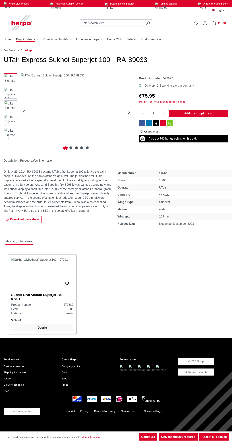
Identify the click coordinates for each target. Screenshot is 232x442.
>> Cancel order (22, 411)
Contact (66, 372)
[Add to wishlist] (67, 283)
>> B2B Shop (196, 361)
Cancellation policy (104, 411)
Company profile (71, 366)
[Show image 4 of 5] (81, 147)
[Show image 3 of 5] (76, 147)
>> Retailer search (196, 372)
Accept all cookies (214, 436)
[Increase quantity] (164, 113)
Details (42, 327)
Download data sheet (24, 219)
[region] (67, 112)
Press (65, 384)
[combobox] (112, 23)
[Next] (129, 112)
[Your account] (205, 23)
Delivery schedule (14, 384)
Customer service (14, 366)
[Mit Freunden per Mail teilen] (163, 123)
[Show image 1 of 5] (65, 147)
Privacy (84, 411)
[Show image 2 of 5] (70, 147)
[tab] (11, 161)
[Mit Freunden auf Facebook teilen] (142, 123)
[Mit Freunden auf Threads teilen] (156, 123)
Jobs (64, 378)
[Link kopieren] (170, 123)
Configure (148, 436)
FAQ (6, 390)
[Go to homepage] (22, 22)
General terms (129, 411)
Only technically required (178, 436)
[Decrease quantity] (143, 113)
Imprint (71, 411)
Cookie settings (152, 411)
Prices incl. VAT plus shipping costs (162, 101)
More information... (92, 436)
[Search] (148, 23)
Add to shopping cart (198, 113)
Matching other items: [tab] (19, 241)
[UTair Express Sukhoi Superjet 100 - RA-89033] (76, 112)
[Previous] (23, 112)
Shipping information (15, 372)
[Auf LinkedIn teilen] (149, 123)
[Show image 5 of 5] (87, 147)
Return (7, 378)
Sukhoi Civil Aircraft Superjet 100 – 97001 (38, 297)
